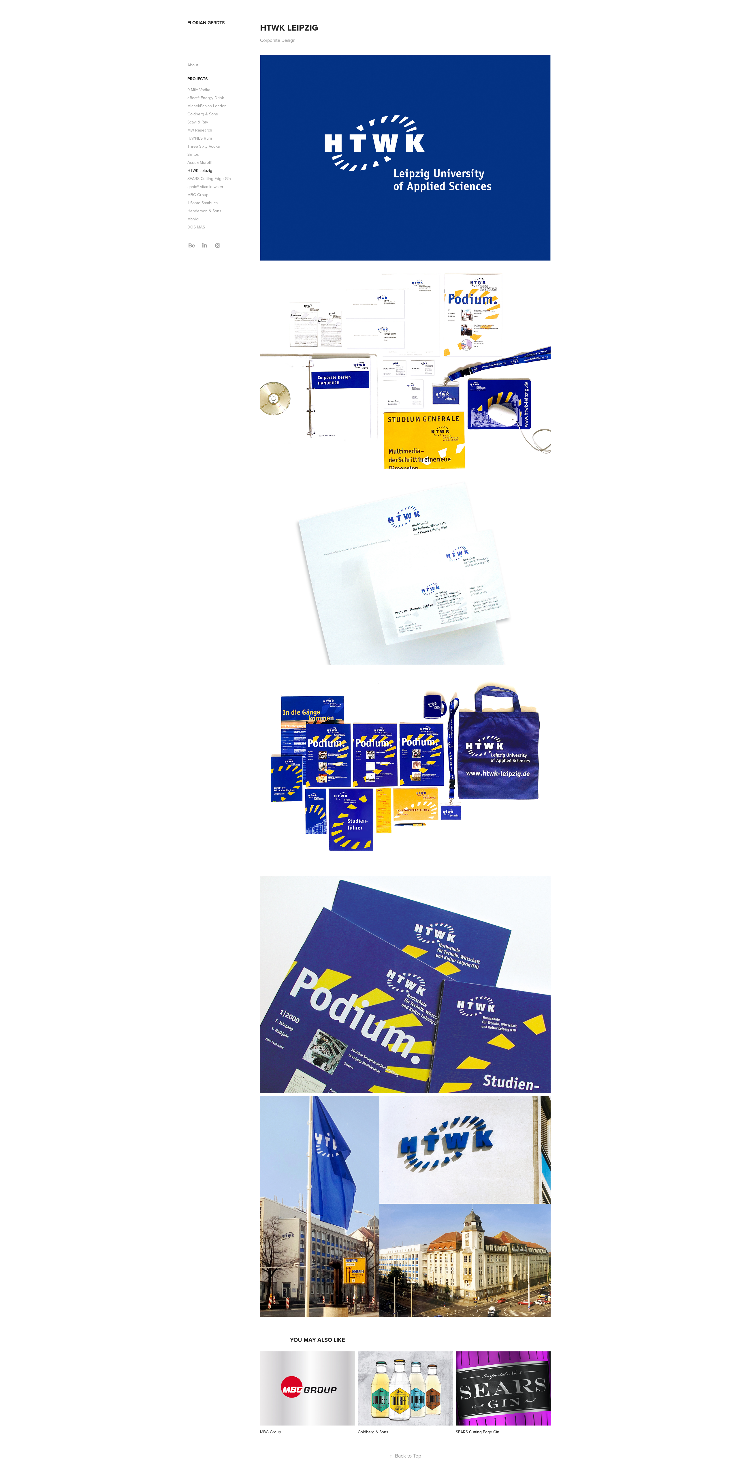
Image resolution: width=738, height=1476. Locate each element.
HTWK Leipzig (199, 170)
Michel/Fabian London (207, 106)
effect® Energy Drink (205, 98)
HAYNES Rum (199, 138)
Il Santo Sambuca (202, 203)
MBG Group (197, 195)
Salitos (193, 154)
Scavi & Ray (197, 122)
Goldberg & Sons (202, 114)
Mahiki (193, 219)
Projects (197, 79)
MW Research (199, 130)
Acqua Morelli (199, 162)
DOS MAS (196, 227)
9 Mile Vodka (198, 90)
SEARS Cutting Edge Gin (209, 178)
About (192, 65)
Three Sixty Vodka (203, 146)
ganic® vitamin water (205, 187)
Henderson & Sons (204, 211)
